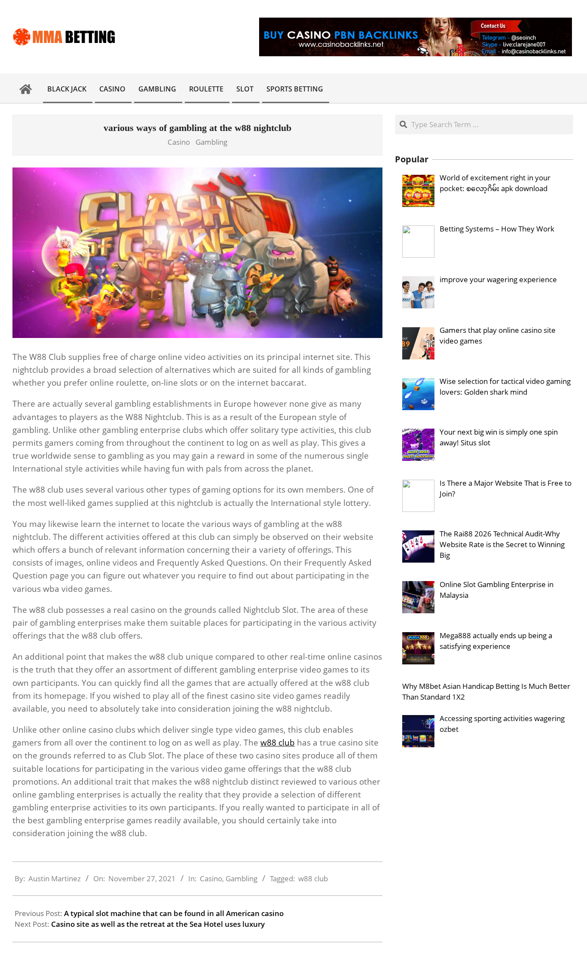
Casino (179, 142)
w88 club (277, 742)
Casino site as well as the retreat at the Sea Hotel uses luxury (158, 924)
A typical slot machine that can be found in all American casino (174, 913)
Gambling (211, 142)
